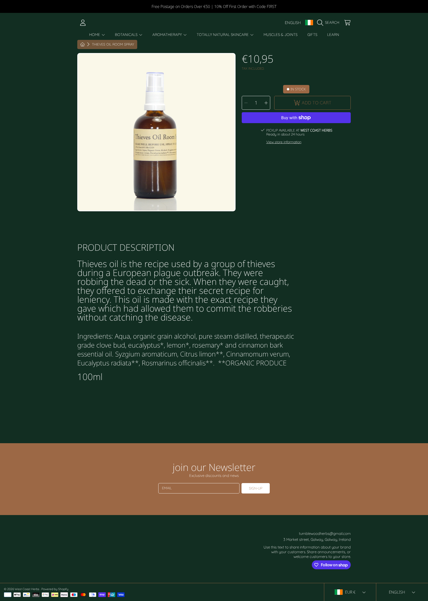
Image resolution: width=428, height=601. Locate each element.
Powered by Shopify (54, 589)
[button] (329, 22)
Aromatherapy (167, 34)
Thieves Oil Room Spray (113, 44)
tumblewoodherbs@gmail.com (325, 533)
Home (95, 34)
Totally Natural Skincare (223, 34)
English (293, 22)
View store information (283, 142)
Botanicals (126, 34)
